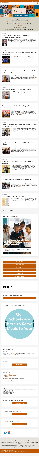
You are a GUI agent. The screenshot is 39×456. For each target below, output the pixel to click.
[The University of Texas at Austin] (35, 1)
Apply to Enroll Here (20, 270)
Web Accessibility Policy (17, 451)
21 (8, 210)
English (5, 351)
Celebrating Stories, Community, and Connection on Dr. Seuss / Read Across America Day (19, 125)
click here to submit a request (19, 424)
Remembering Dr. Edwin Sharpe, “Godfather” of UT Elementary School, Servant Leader (16, 36)
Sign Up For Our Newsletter (19, 276)
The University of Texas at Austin (7, 450)
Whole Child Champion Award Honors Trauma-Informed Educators (17, 162)
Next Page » (11, 210)
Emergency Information (4, 451)
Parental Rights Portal (19, 273)
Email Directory (8, 378)
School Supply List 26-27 (19, 267)
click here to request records (19, 403)
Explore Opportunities (19, 364)
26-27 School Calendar (19, 261)
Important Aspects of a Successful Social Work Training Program (17, 144)
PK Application (19, 25)
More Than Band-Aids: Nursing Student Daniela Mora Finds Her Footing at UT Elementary (18, 72)
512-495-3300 (16, 354)
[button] (37, 3)
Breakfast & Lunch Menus (20, 264)
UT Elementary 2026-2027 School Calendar (14, 196)
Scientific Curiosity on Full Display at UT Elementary (16, 180)
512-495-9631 (7, 376)
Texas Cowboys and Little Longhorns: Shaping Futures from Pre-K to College (18, 107)
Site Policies (11, 451)
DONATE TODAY (19, 297)
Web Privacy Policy (25, 451)
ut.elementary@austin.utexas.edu (11, 375)
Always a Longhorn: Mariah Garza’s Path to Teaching (16, 89)
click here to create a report (19, 413)
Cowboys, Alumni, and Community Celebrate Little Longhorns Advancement (19, 53)
